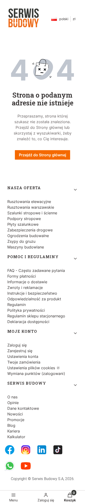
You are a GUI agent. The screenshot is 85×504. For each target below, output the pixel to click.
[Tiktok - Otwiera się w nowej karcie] (58, 450)
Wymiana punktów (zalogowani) (36, 373)
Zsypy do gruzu (21, 241)
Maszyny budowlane (25, 247)
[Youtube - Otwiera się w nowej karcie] (26, 466)
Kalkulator (16, 436)
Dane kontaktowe (23, 408)
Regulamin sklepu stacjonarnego (36, 316)
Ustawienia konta (22, 356)
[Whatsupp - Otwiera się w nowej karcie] (10, 466)
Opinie (13, 402)
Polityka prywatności (26, 310)
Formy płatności (21, 276)
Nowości (15, 414)
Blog (11, 425)
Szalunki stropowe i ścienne (32, 213)
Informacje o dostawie (27, 281)
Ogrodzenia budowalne (28, 235)
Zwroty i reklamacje (25, 287)
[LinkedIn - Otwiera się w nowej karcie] (42, 450)
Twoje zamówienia (23, 362)
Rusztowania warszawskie (30, 207)
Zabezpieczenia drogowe (30, 230)
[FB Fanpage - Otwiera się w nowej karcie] (10, 450)
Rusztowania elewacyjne (29, 201)
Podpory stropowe (24, 218)
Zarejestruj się (19, 350)
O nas (12, 397)
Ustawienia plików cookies (31, 367)
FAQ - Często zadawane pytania (36, 270)
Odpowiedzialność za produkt (34, 299)
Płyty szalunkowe (22, 224)
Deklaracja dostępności (28, 321)
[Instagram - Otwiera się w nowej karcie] (26, 450)
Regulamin (16, 304)
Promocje (15, 419)
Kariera (13, 431)
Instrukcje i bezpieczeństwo (32, 293)
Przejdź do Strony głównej (42, 155)
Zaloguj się (17, 345)
